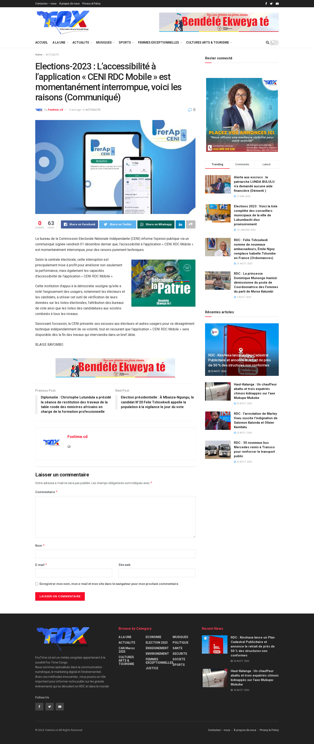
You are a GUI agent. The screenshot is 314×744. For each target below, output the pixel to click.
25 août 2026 (218, 371)
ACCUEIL (41, 42)
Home (38, 54)
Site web (124, 565)
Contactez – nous (46, 3)
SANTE (177, 648)
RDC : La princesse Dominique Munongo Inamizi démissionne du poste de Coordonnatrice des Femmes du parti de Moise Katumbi (256, 282)
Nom (40, 545)
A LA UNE (59, 42)
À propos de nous (69, 3)
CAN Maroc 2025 (127, 649)
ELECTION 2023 (157, 642)
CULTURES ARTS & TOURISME (207, 42)
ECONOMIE (153, 637)
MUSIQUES (104, 42)
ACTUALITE (80, 42)
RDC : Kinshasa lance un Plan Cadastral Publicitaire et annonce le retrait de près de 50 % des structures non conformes (239, 360)
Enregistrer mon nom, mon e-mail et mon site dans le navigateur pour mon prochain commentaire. (109, 584)
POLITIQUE (180, 642)
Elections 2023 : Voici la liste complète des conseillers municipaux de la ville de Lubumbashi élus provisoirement (255, 215)
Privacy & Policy (91, 3)
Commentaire (46, 492)
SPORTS (125, 42)
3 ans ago (75, 109)
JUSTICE (152, 668)
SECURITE (180, 653)
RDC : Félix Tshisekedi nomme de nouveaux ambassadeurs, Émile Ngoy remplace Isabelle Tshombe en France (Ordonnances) (255, 249)
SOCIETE (179, 659)
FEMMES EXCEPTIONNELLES (158, 42)
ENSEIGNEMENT (157, 648)
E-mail (41, 565)
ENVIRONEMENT (157, 653)
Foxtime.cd (55, 109)
